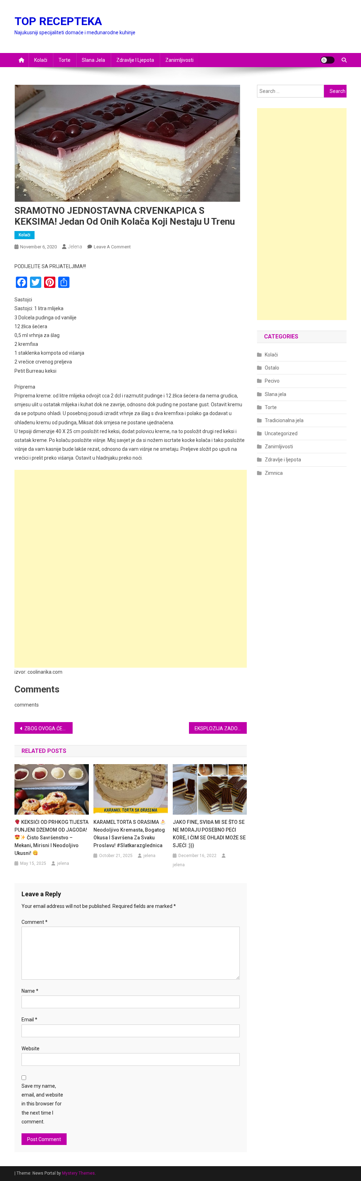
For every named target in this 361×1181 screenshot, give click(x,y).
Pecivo (272, 381)
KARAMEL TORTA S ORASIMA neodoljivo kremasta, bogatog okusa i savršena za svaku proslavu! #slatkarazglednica (129, 833)
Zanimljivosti (179, 60)
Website (30, 1048)
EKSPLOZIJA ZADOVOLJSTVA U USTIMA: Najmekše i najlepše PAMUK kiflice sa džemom (221, 728)
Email (29, 1019)
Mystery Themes (78, 1173)
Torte (65, 60)
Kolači (40, 60)
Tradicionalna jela (284, 420)
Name (30, 991)
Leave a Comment (112, 246)
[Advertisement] (130, 519)
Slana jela (93, 60)
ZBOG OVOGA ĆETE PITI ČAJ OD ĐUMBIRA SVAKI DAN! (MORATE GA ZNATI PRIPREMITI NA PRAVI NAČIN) (48, 728)
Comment (35, 922)
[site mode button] (327, 60)
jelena (75, 246)
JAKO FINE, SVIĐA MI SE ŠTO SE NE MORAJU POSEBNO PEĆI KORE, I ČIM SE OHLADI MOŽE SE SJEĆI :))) (209, 833)
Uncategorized (281, 433)
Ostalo (272, 368)
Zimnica (274, 473)
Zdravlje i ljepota (135, 60)
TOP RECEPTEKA (58, 21)
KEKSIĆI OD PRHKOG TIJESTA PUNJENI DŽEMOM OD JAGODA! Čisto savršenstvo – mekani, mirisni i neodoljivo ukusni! (51, 837)
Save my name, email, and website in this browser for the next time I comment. (42, 1103)
